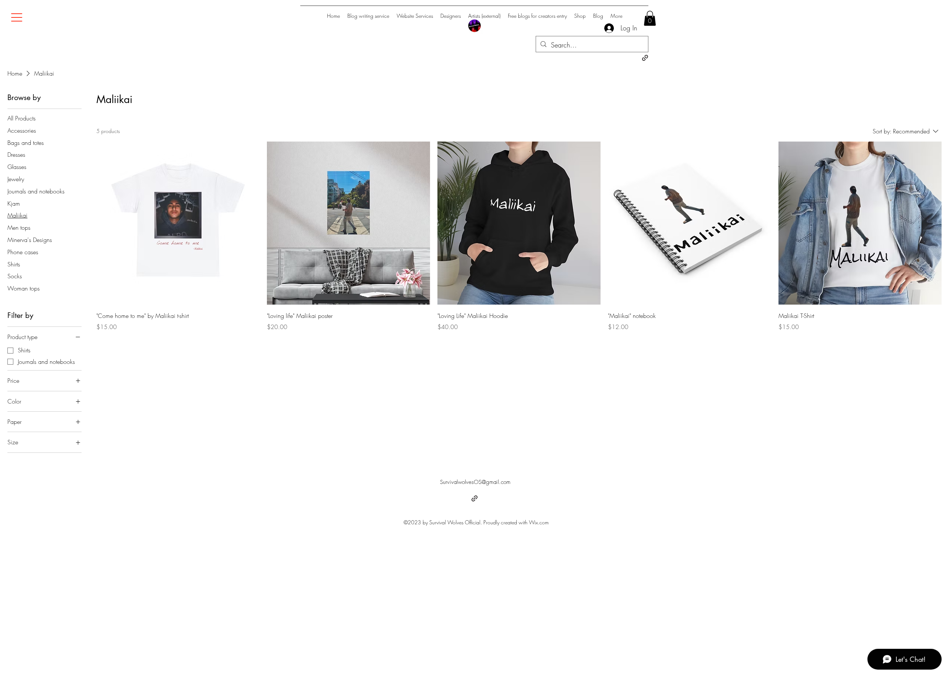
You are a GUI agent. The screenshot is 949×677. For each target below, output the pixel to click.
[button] (650, 18)
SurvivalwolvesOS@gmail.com (475, 482)
